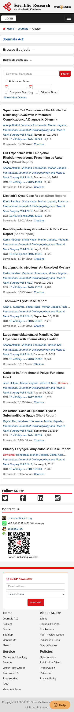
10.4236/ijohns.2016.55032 (25, 321)
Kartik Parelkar (11, 201)
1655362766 (15, 528)
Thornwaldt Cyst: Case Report (24, 301)
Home (10, 28)
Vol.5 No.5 (26, 316)
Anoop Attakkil (11, 125)
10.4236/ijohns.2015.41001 (25, 182)
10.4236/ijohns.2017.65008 (25, 397)
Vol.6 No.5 (26, 392)
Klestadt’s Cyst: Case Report (23, 195)
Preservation (47, 667)
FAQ (5, 683)
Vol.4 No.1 (26, 177)
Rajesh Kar (54, 344)
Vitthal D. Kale (48, 383)
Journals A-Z (10, 618)
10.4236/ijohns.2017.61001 (25, 469)
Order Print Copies (14, 667)
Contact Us (9, 639)
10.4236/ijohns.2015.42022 (25, 287)
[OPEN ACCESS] (62, 6)
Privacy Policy (48, 678)
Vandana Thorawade (33, 125)
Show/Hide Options (15, 97)
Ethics (43, 618)
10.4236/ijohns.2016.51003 (25, 359)
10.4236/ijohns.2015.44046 (25, 253)
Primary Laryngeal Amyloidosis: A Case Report (36, 449)
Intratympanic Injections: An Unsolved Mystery (36, 267)
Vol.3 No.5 (26, 430)
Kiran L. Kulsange (13, 306)
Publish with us (16, 60)
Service (9, 651)
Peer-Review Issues (52, 634)
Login (9, 18)
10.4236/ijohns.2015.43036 (25, 215)
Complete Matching (21, 92)
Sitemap (8, 634)
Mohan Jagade (57, 125)
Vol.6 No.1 (26, 464)
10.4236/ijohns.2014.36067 (25, 139)
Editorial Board (49, 92)
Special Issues (48, 645)
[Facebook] (23, 497)
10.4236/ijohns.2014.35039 (25, 435)
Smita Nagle (29, 201)
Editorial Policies (49, 623)
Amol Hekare (11, 383)
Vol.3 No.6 (26, 134)
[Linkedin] (40, 497)
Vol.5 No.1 (26, 354)
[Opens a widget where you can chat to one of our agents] (59, 705)
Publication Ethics (50, 662)
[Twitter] (5, 497)
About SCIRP (50, 613)
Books (6, 629)
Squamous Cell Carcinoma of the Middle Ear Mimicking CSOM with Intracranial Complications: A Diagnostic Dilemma (34, 115)
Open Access (48, 657)
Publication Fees (50, 639)
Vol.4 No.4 (26, 249)
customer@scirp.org (20, 518)
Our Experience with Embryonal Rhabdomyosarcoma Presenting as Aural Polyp (32, 157)
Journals (23, 28)
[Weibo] (58, 497)
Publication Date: (18, 81)
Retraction (46, 673)
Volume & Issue (12, 689)
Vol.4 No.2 (26, 282)
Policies (46, 651)
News (6, 645)
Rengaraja (16, 454)
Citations (39, 144)
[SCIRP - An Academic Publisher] (26, 6)
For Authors (47, 629)
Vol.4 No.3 (26, 210)
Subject (7, 623)
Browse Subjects (17, 49)
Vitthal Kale (56, 454)
